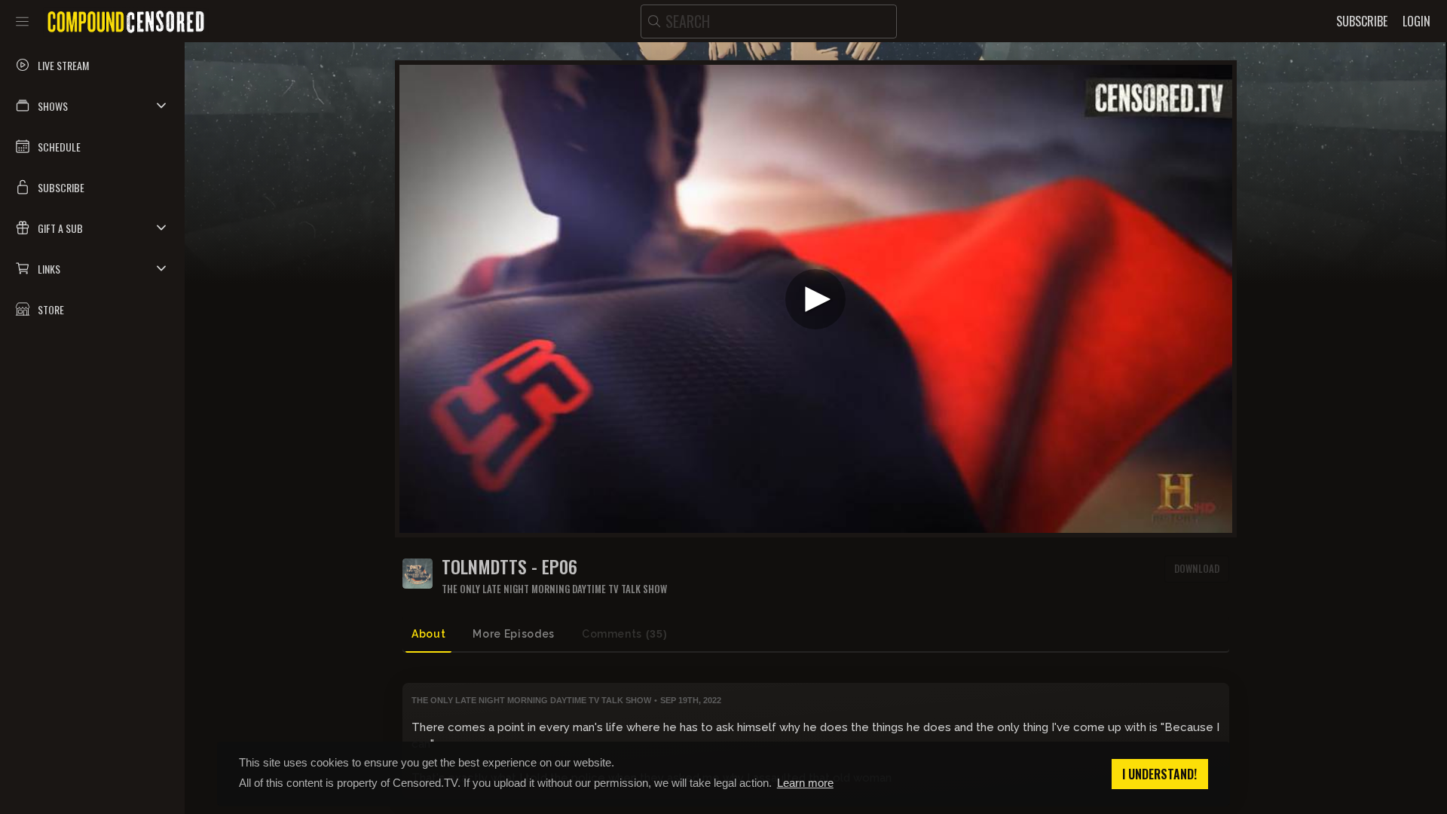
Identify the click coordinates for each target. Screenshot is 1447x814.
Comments (624, 634)
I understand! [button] (1159, 774)
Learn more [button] (805, 782)
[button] (92, 105)
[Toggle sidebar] (22, 21)
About (428, 634)
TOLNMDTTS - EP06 (509, 566)
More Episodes (513, 634)
